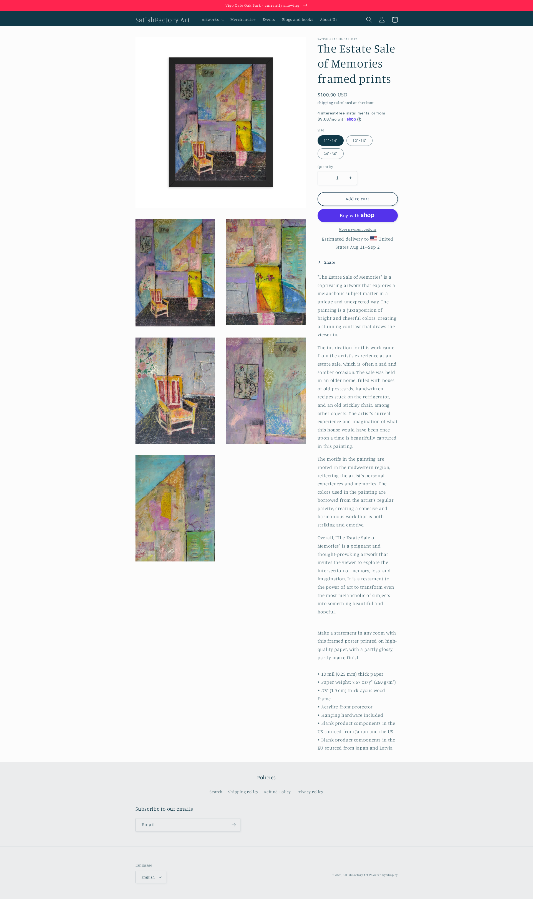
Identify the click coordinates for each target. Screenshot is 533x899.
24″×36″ (331, 153)
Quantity (325, 166)
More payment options (357, 229)
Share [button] (329, 262)
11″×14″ (331, 140)
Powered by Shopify (383, 874)
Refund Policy (277, 791)
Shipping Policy (243, 791)
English (148, 877)
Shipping (325, 103)
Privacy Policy (309, 791)
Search (216, 791)
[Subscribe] (233, 825)
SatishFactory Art (355, 874)
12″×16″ (359, 140)
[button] (212, 20)
